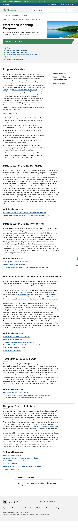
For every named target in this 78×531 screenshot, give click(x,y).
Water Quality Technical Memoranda (15, 262)
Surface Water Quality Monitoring (17, 52)
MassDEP (8, 15)
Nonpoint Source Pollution (15, 59)
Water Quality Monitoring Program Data (16, 337)
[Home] (4, 15)
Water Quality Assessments (12, 339)
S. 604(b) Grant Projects (11, 469)
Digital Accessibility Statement (13, 508)
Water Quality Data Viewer (12, 351)
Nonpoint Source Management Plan (46, 426)
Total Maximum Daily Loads (15, 57)
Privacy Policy (29, 508)
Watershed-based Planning (12, 455)
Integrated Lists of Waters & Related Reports (18, 342)
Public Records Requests (54, 508)
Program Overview (12, 48)
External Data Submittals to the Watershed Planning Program (24, 345)
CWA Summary (36, 87)
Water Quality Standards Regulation (24, 89)
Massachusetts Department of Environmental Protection (28, 19)
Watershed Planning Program (19, 15)
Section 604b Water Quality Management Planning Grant (22, 466)
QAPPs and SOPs (23, 295)
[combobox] (53, 10)
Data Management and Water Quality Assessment (22, 55)
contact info (58, 83)
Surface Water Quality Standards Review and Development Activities (26, 215)
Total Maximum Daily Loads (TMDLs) (15, 393)
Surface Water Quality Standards (17, 50)
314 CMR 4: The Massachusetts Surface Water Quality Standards (24, 213)
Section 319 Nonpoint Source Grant (15, 461)
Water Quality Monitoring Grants (14, 348)
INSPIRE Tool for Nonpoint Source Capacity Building (20, 458)
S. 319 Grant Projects (10, 464)
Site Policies (40, 508)
